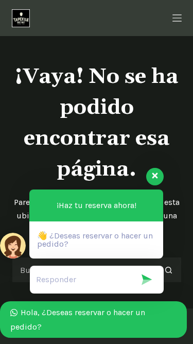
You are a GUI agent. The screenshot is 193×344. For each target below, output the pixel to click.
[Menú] (177, 18)
